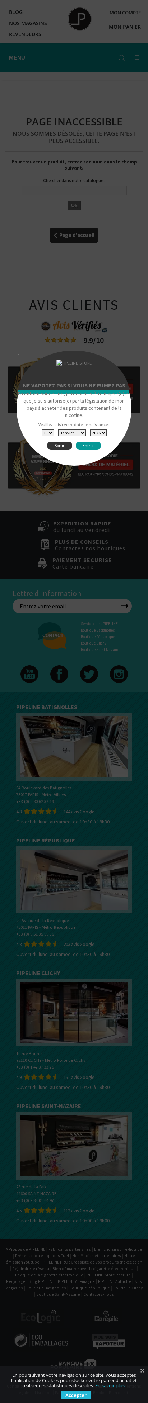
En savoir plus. (110, 1385)
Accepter (76, 1395)
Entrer (88, 445)
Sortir (59, 445)
